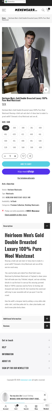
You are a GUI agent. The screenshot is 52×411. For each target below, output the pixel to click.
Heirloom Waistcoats (15, 189)
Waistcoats (10, 193)
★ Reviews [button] (49, 208)
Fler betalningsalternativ (26, 178)
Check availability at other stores (16, 215)
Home (4, 18)
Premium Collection (17, 204)
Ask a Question (8, 183)
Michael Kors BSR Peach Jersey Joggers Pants (25, 398)
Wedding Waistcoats (32, 204)
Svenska (10, 2)
